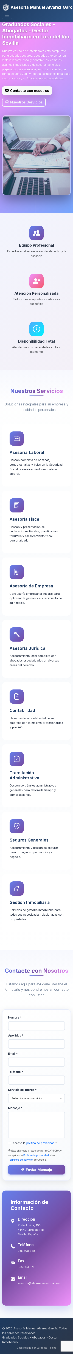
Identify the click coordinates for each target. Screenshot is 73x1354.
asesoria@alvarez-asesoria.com (39, 1283)
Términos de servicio (20, 1159)
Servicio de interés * (22, 1090)
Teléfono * (15, 1072)
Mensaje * (15, 1108)
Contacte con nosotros (29, 90)
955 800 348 (26, 1251)
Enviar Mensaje (39, 1170)
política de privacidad (40, 1143)
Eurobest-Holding (46, 1347)
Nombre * (15, 1017)
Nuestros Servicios (26, 102)
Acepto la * (34, 1143)
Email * (13, 1053)
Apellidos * (15, 1035)
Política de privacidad (36, 1155)
